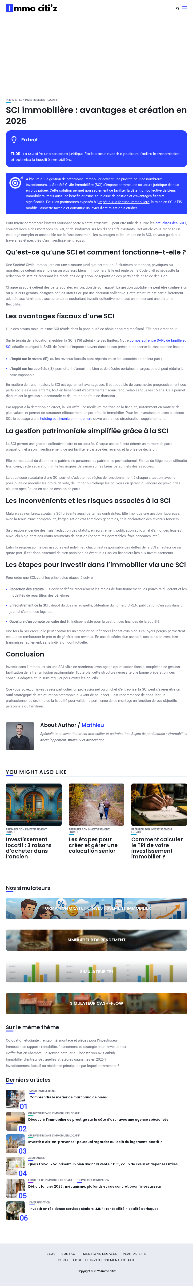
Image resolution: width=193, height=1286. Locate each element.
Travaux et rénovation (93, 1180)
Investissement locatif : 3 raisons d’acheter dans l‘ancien (29, 848)
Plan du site (134, 1253)
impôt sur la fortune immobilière (123, 202)
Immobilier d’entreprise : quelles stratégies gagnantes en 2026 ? (56, 1059)
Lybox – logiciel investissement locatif (96, 1260)
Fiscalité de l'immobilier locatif (50, 1180)
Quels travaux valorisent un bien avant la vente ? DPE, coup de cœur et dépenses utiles (103, 1164)
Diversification (39, 1202)
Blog (51, 1253)
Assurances (36, 1158)
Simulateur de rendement (97, 940)
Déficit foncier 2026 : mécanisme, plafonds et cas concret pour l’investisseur (94, 1186)
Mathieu (92, 725)
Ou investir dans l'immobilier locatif (54, 1113)
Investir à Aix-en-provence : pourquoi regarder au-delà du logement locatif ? (95, 1141)
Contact (69, 1253)
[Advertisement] (96, 52)
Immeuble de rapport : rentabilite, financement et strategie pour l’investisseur (66, 1047)
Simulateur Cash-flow (96, 1003)
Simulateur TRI (96, 971)
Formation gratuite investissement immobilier (96, 908)
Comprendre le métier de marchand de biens (68, 1097)
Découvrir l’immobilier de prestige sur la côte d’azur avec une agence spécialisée (98, 1119)
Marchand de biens (42, 1091)
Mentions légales (100, 1253)
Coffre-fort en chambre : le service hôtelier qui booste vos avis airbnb (60, 1053)
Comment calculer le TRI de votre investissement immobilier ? (157, 848)
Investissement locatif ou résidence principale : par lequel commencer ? (62, 1066)
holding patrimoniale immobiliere (66, 419)
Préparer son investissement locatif (32, 100)
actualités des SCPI (171, 223)
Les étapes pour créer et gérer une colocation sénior (93, 845)
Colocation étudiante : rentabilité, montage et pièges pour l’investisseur (62, 1040)
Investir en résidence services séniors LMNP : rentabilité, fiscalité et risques (93, 1208)
